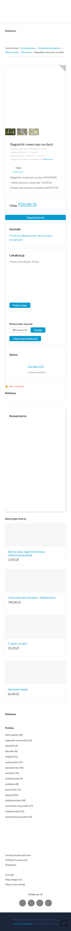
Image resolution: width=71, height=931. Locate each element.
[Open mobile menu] (63, 18)
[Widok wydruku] (59, 144)
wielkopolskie (14, 811)
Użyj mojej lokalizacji (25, 338)
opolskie (12, 773)
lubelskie (11, 745)
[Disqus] (35, 463)
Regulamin (10, 864)
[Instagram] (39, 902)
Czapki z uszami (17, 643)
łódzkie (11, 756)
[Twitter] (31, 902)
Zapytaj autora (35, 217)
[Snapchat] (48, 902)
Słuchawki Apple (18, 689)
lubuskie (11, 751)
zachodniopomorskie (18, 816)
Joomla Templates (22, 923)
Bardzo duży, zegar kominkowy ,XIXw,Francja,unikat (26, 553)
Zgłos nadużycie (16, 386)
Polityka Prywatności (16, 859)
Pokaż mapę (20, 305)
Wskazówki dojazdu (21, 323)
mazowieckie (14, 767)
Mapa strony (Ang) (15, 884)
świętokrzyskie (15, 800)
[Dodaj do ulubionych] (62, 68)
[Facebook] (22, 902)
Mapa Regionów (13, 879)
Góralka (36, 366)
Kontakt (9, 874)
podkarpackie (14, 778)
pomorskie (13, 789)
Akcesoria (48, 159)
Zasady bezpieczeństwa (18, 855)
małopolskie (14, 762)
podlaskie (12, 784)
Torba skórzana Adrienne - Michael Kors (32, 597)
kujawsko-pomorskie (18, 740)
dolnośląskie (14, 734)
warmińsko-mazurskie (19, 805)
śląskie (11, 795)
